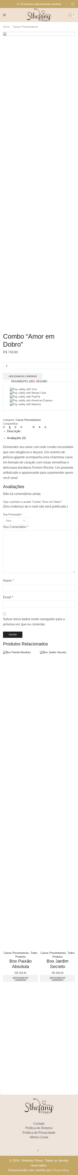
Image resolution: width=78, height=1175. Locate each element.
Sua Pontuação (13, 514)
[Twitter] (5, 427)
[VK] (15, 427)
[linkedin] (34, 427)
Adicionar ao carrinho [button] (20, 979)
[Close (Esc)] (0, 1089)
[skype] (44, 427)
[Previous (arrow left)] (0, 1093)
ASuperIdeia (60, 1170)
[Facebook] (10, 427)
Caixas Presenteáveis (25, 26)
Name (8, 580)
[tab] (13, 431)
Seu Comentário (15, 527)
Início (6, 26)
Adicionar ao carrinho (23, 376)
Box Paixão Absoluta (20, 964)
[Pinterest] (21, 427)
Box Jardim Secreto (57, 964)
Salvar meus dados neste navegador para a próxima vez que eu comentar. (34, 621)
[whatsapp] (39, 427)
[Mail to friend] (27, 427)
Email (8, 597)
